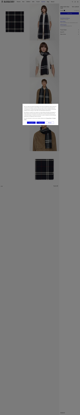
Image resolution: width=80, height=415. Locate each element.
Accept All (31, 122)
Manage (49, 122)
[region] (40, 114)
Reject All (41, 122)
